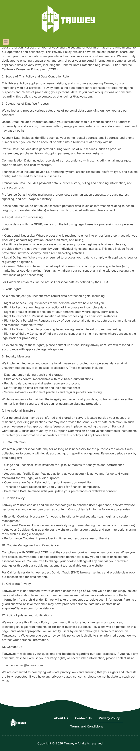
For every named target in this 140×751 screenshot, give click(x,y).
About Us (61, 718)
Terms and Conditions (86, 726)
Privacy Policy (109, 718)
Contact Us (83, 718)
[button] (6, 42)
